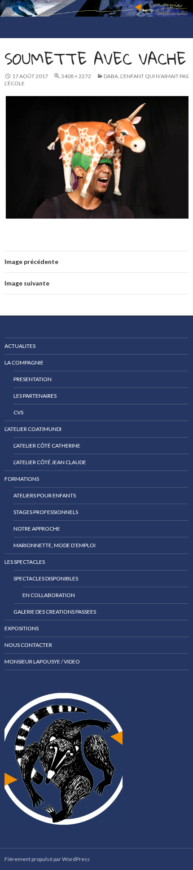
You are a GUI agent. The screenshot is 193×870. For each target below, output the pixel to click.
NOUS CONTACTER (28, 645)
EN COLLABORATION (48, 595)
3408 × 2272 (76, 76)
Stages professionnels (45, 512)
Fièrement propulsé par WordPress (47, 859)
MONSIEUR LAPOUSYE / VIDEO (42, 661)
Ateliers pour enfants (44, 495)
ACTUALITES (19, 346)
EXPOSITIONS (21, 628)
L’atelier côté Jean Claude (49, 462)
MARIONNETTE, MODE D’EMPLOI (54, 545)
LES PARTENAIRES (35, 395)
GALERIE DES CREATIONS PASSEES (54, 611)
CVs (18, 412)
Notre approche (36, 528)
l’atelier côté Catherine (46, 445)
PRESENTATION (32, 379)
